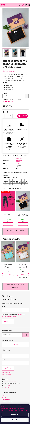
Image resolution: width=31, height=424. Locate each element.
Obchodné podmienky (8, 401)
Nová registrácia (6, 372)
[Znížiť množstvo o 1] (6, 116)
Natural (25, 277)
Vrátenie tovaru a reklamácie (9, 403)
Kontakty (4, 397)
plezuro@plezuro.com (10, 381)
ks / (15, 344)
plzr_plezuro (7, 387)
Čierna (17, 163)
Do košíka (24, 115)
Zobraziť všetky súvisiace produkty (15, 232)
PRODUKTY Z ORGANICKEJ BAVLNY (19, 160)
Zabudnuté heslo (6, 374)
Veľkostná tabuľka (6, 399)
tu (26, 410)
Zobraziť (8, 224)
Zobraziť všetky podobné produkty (15, 286)
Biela (19, 277)
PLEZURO (7, 385)
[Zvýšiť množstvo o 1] (14, 116)
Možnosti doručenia (7, 101)
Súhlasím (15, 420)
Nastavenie (15, 414)
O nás (3, 395)
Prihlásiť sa (7, 321)
